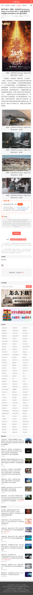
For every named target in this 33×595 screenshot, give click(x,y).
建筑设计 (25, 357)
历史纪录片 (14, 384)
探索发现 (4, 424)
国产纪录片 (19, 239)
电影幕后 (4, 360)
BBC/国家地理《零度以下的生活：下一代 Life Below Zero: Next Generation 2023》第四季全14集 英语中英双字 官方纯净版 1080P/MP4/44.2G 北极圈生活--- (16, 250)
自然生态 (25, 352)
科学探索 (7, 5)
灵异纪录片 (25, 384)
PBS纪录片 (4, 338)
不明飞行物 (14, 402)
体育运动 (14, 344)
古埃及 (3, 416)
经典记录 (21, 16)
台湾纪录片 (4, 384)
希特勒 (13, 368)
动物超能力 (25, 410)
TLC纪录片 (25, 429)
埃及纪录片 (25, 426)
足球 (13, 378)
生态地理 (12, 5)
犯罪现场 (25, 416)
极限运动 (14, 424)
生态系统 (14, 400)
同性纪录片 (25, 370)
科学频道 (14, 397)
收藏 (6, 217)
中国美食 (4, 346)
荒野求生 (14, 365)
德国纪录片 (14, 349)
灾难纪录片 (25, 365)
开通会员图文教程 (21, 207)
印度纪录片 (25, 386)
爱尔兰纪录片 (15, 413)
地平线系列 (25, 394)
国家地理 (25, 330)
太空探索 (4, 418)
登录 (20, 204)
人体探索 (4, 386)
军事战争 (24, 5)
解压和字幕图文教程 (23, 209)
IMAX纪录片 (25, 389)
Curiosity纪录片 (5, 354)
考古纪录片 (14, 346)
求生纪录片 (14, 394)
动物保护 (4, 381)
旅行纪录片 (14, 360)
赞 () (17, 233)
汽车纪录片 (25, 362)
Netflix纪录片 (15, 330)
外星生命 (14, 376)
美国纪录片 (4, 327)
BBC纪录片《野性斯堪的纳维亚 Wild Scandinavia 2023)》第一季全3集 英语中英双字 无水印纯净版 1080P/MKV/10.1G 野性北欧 (16, 245)
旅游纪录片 (4, 429)
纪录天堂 (16, 2)
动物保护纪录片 (5, 413)
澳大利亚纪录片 (26, 346)
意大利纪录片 (5, 405)
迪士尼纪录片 (26, 360)
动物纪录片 (25, 338)
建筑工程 (4, 349)
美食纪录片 (25, 336)
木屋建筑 (4, 432)
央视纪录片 (25, 327)
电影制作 (14, 362)
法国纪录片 (4, 344)
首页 (2, 5)
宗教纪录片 (4, 370)
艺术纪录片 (4, 357)
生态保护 (4, 368)
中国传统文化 (15, 410)
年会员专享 (14, 333)
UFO (24, 373)
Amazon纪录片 (5, 389)
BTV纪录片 (4, 392)
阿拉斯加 (4, 408)
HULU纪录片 (5, 376)
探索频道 (4, 330)
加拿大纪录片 (5, 341)
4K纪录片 (13, 239)
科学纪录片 (4, 421)
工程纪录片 (14, 408)
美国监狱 (4, 426)
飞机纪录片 (25, 392)
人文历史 (18, 5)
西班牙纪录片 (26, 400)
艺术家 (3, 394)
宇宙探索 (25, 354)
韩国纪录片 (14, 429)
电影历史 (25, 413)
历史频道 (25, 341)
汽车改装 (25, 378)
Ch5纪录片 (4, 365)
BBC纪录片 (15, 327)
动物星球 (25, 418)
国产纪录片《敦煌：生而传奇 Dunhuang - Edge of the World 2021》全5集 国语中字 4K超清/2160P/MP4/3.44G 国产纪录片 (15, 11)
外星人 (24, 381)
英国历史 (25, 402)
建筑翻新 (14, 389)
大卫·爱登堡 (25, 405)
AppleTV (14, 405)
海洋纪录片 (4, 378)
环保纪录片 (25, 424)
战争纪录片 (25, 368)
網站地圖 (24, 585)
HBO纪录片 (4, 352)
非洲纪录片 (14, 373)
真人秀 (24, 376)
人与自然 (14, 416)
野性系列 (14, 426)
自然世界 (25, 397)
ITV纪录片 (4, 397)
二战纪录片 (14, 352)
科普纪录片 (14, 381)
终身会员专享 (15, 336)
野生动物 (14, 357)
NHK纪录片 (15, 341)
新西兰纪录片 (26, 421)
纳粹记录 (4, 373)
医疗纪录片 (4, 362)
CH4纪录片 (25, 344)
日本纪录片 (14, 370)
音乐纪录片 (25, 349)
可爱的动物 (14, 386)
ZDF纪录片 (14, 421)
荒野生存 (14, 392)
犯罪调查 (4, 336)
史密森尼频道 (15, 354)
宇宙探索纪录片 (5, 410)
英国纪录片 (4, 333)
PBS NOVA (4, 402)
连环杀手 (14, 418)
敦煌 (25, 239)
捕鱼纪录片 (14, 432)
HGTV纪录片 (25, 408)
